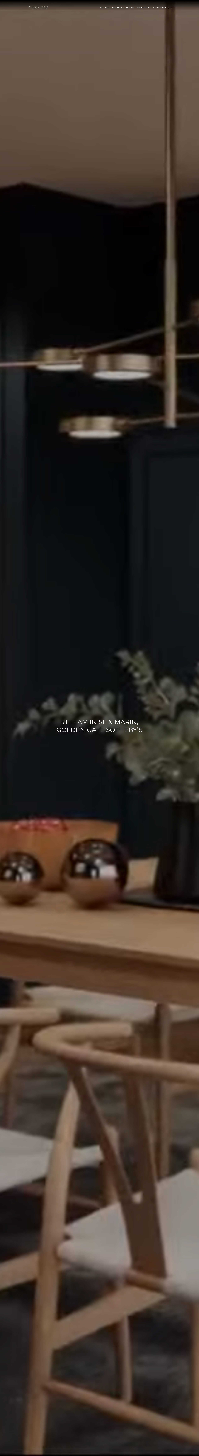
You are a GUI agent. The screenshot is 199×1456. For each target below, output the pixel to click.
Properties (118, 7)
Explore (130, 7)
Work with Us (143, 7)
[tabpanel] (99, 728)
